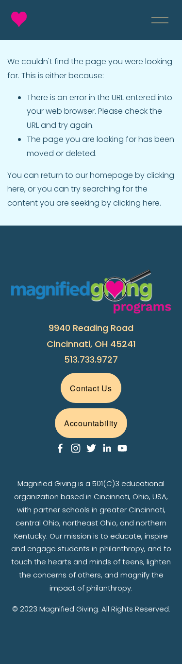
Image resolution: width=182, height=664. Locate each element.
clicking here (136, 203)
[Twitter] (91, 448)
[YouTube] (122, 448)
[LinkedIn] (107, 448)
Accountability (91, 423)
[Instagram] (76, 448)
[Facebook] (60, 448)
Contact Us (91, 388)
